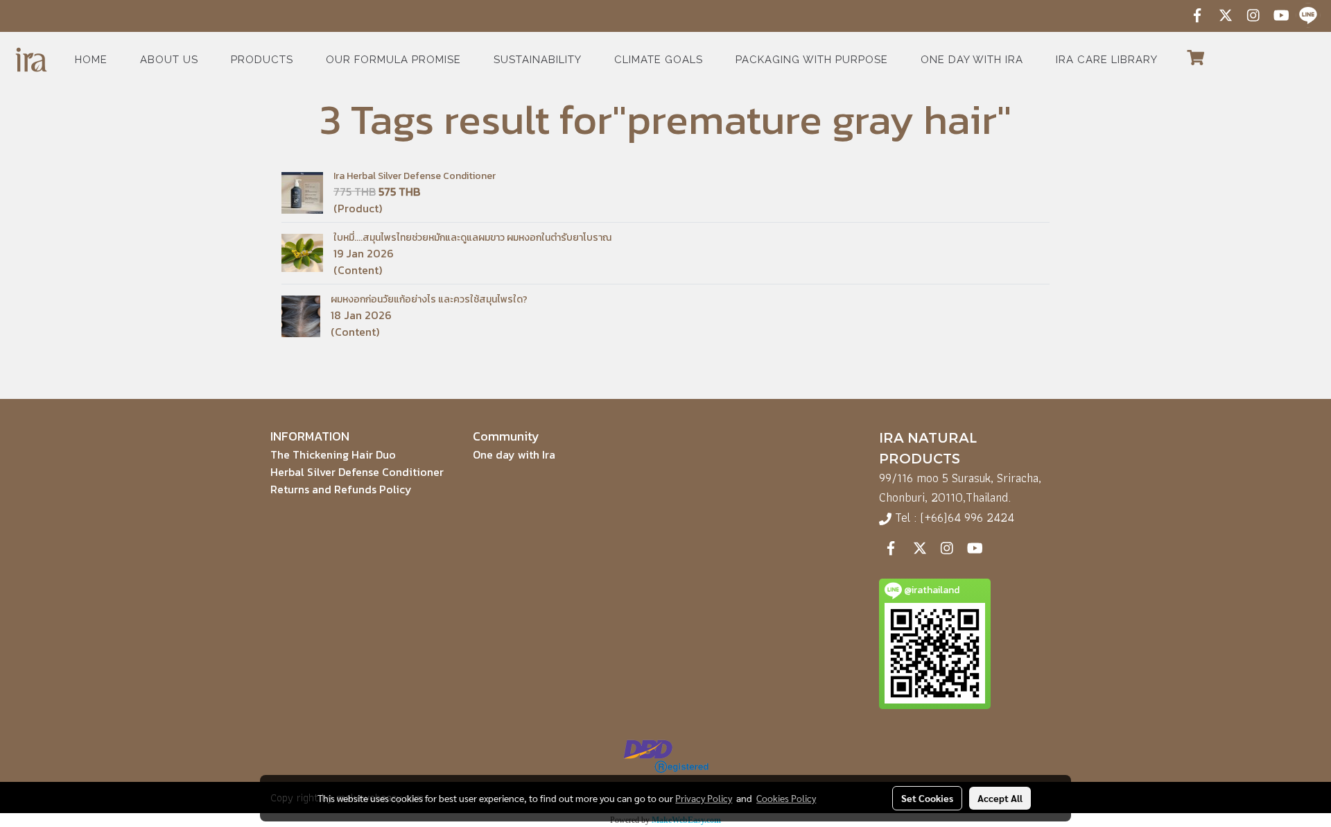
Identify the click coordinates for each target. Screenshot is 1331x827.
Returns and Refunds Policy (341, 489)
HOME (91, 59)
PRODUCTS (262, 59)
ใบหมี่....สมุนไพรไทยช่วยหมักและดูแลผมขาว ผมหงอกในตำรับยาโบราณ (472, 237)
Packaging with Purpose (812, 59)
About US (169, 59)
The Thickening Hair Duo (333, 454)
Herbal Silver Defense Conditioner (357, 471)
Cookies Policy (786, 798)
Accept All (1000, 798)
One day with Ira (972, 59)
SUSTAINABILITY (538, 59)
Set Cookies (927, 798)
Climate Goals (658, 59)
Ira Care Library (1107, 59)
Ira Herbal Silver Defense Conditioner (414, 176)
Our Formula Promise (393, 59)
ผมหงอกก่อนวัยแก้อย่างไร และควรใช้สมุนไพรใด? (429, 299)
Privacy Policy (703, 798)
